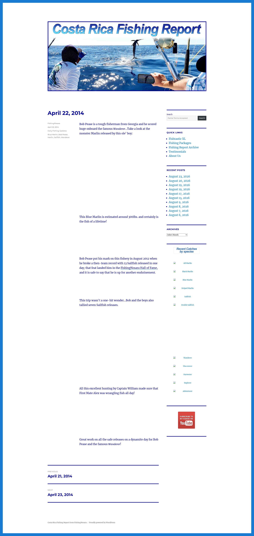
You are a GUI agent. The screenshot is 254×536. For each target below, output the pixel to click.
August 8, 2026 (179, 206)
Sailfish (57, 137)
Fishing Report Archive (184, 147)
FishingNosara (54, 123)
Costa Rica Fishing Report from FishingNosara (67, 522)
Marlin (50, 137)
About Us (175, 156)
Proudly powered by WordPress (102, 522)
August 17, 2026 (179, 193)
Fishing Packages (180, 143)
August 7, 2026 (179, 210)
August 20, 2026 (179, 180)
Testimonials (177, 151)
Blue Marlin (53, 134)
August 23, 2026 (179, 176)
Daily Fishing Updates (57, 131)
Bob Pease (63, 134)
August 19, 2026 (179, 185)
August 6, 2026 (179, 215)
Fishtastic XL (177, 138)
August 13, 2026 (179, 198)
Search (170, 114)
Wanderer (65, 137)
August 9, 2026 (179, 202)
